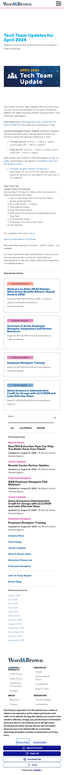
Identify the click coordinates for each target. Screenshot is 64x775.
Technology (15, 541)
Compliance (41, 684)
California (25, 428)
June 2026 (13, 603)
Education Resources (20, 560)
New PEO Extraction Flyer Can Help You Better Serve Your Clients (31, 448)
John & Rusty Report (19, 575)
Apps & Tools (42, 688)
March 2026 (14, 616)
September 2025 (16, 640)
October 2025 (15, 636)
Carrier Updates (17, 548)
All (12, 428)
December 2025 (16, 628)
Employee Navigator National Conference (28, 169)
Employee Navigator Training (26, 362)
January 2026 (14, 624)
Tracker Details (39, 742)
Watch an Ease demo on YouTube (20, 239)
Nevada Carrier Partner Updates (28, 465)
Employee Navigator (19, 566)
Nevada (41, 428)
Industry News (16, 535)
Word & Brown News (19, 554)
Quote (38, 671)
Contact (14, 704)
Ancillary (14, 690)
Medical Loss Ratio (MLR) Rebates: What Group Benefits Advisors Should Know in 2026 (31, 291)
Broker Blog (14, 581)
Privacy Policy (23, 742)
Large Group (16, 678)
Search (11, 416)
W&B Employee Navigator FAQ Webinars (27, 483)
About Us (14, 699)
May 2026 (13, 607)
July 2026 (12, 599)
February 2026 (15, 620)
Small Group (16, 674)
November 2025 (16, 632)
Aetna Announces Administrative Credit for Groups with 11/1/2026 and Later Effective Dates (31, 393)
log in (32, 233)
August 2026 (14, 595)
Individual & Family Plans (16, 684)
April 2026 (13, 612)
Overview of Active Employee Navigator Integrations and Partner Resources (29, 328)
